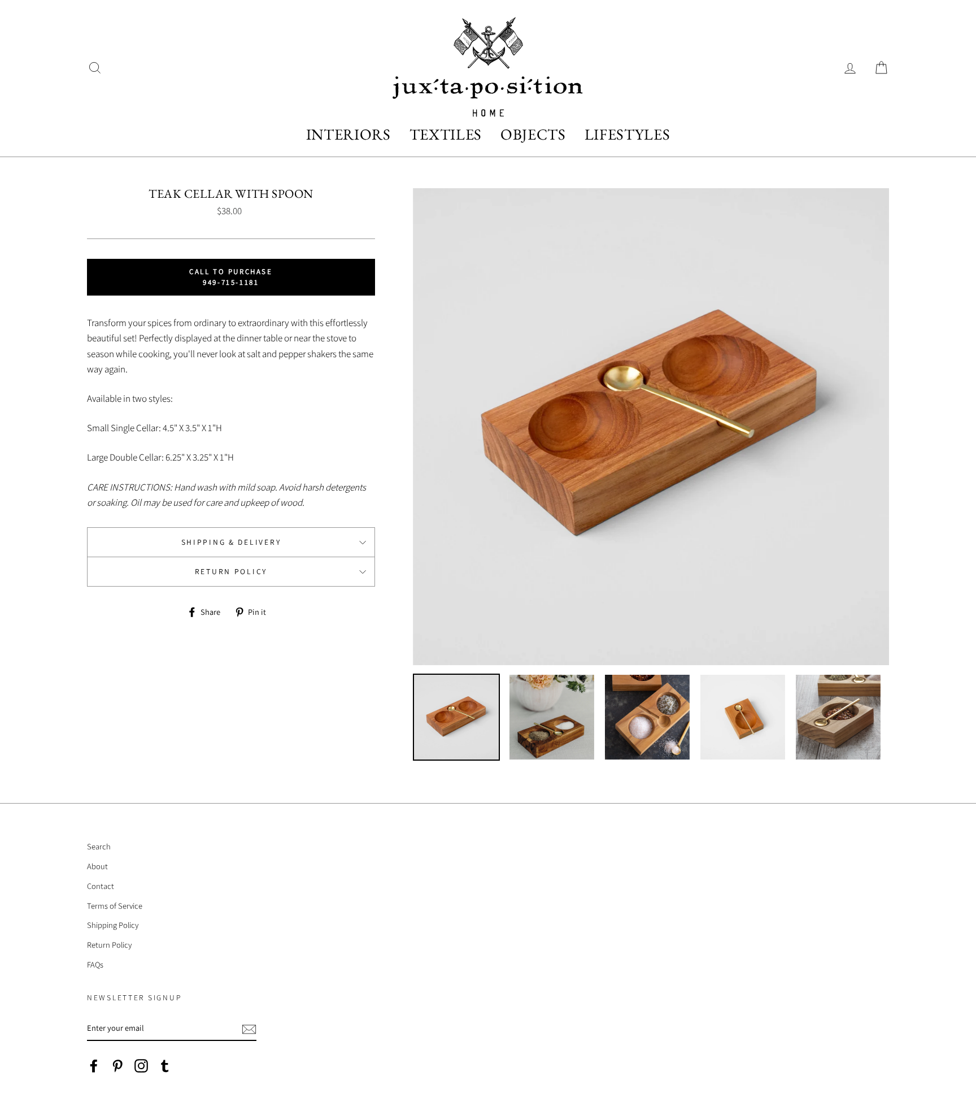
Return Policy (231, 571)
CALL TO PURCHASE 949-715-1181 (231, 277)
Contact (100, 885)
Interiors (348, 134)
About (97, 866)
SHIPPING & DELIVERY (231, 542)
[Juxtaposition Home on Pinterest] (117, 1065)
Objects (533, 134)
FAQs (95, 964)
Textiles (445, 134)
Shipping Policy (112, 924)
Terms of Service (114, 905)
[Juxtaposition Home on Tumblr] (165, 1065)
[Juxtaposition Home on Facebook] (94, 1065)
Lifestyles (627, 134)
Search (99, 846)
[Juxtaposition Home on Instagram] (141, 1065)
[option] (651, 426)
